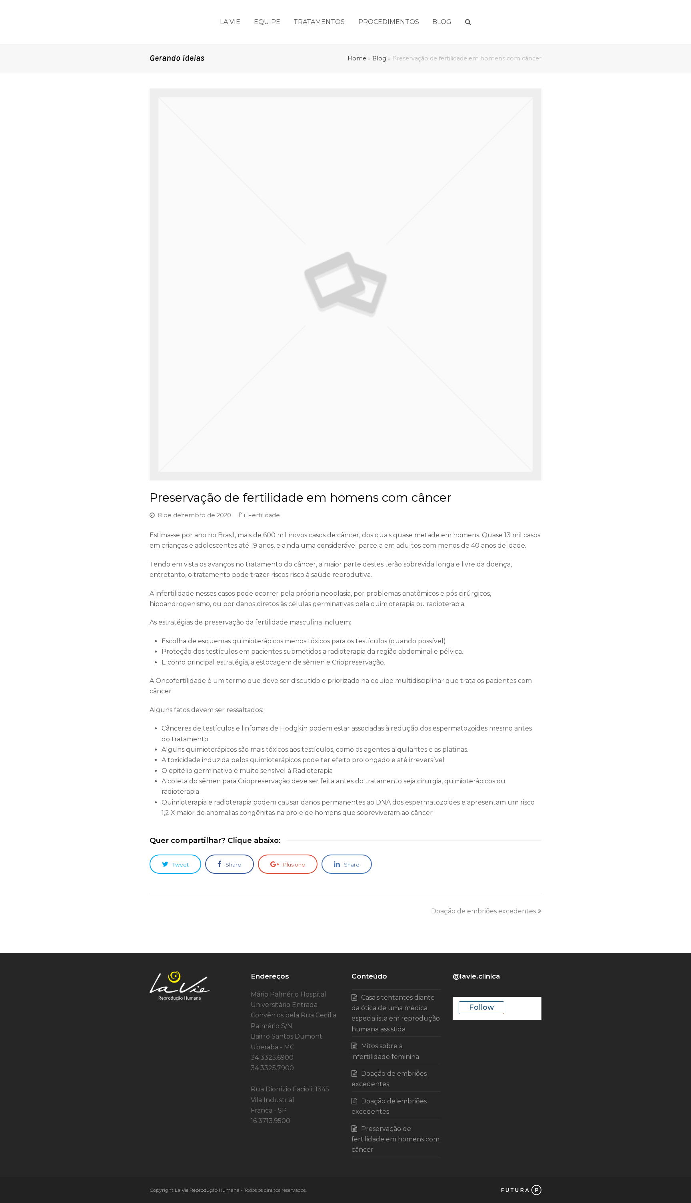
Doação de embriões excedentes (483, 911)
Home (356, 58)
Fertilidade (264, 515)
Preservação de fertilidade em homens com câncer (395, 1139)
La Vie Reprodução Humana (207, 1190)
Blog (379, 58)
